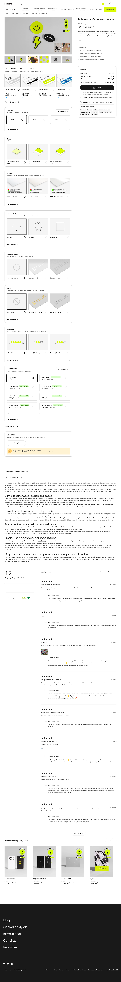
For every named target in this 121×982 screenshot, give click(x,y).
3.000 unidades (14, 396)
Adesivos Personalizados (39, 13)
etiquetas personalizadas (74, 491)
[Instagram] (4, 964)
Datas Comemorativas (110, 9)
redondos (49, 514)
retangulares (68, 514)
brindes (49, 489)
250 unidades (13, 377)
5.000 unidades (46, 396)
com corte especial (80, 514)
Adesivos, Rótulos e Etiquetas (39, 9)
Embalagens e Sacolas (67, 9)
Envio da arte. (87, 92)
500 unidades (45, 377)
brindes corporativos (105, 491)
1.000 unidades (13, 386)
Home (6, 13)
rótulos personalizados (58, 491)
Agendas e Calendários (96, 9)
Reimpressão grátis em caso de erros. (98, 102)
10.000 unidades (14, 405)
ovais (62, 514)
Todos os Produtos (11, 9)
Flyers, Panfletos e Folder (53, 9)
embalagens (41, 541)
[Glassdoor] (12, 964)
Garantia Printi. (87, 102)
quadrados (56, 514)
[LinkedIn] (8, 964)
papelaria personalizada (90, 491)
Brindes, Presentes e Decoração (81, 9)
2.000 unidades (46, 386)
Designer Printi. (87, 97)
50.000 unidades (46, 405)
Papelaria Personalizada (25, 9)
